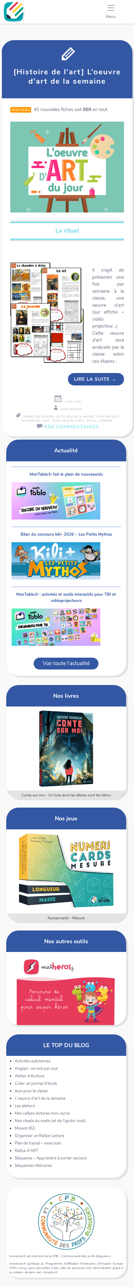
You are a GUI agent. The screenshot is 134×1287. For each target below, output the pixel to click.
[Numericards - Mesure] (66, 871)
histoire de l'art (36, 420)
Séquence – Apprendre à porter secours (51, 1158)
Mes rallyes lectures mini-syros (42, 1113)
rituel (92, 420)
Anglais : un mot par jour (36, 1068)
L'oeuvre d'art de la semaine (40, 1098)
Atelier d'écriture (30, 1076)
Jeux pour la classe (31, 1091)
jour (56, 420)
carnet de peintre (38, 416)
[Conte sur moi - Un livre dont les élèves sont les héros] (66, 748)
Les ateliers (25, 1106)
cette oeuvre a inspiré (75, 416)
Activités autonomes (32, 1061)
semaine (106, 420)
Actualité (66, 450)
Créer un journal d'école (36, 1083)
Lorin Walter (71, 409)
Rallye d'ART (26, 1151)
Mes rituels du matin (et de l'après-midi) (50, 1121)
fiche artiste (107, 416)
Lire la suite (95, 379)
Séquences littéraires (33, 1165)
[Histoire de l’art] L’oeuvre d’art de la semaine (67, 76)
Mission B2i (25, 1128)
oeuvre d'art (73, 420)
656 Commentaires (71, 426)
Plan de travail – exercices (38, 1143)
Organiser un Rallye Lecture (40, 1136)
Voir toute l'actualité (66, 663)
